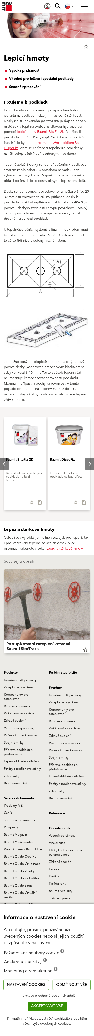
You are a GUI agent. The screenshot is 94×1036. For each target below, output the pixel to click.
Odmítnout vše (71, 984)
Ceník (8, 813)
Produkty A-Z (13, 805)
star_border (86, 46)
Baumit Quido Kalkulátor (21, 878)
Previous (4, 612)
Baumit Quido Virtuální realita (20, 895)
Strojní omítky (14, 742)
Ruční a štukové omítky (20, 735)
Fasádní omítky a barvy (20, 680)
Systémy (55, 687)
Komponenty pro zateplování (16, 697)
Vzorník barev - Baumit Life (23, 849)
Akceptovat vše (47, 1006)
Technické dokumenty (19, 820)
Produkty (11, 672)
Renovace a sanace (17, 706)
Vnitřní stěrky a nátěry (19, 728)
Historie (54, 869)
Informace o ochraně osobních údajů (47, 996)
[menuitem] (47, 6)
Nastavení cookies (26, 984)
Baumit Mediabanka (18, 842)
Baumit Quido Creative (20, 856)
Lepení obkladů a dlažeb (21, 761)
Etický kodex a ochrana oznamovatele (65, 852)
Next (85, 464)
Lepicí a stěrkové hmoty (64, 548)
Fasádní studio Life (63, 672)
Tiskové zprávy (59, 898)
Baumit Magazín (15, 834)
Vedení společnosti (62, 835)
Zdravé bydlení (14, 720)
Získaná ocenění (60, 862)
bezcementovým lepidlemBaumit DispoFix (44, 145)
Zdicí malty (11, 776)
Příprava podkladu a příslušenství (18, 752)
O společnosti (59, 828)
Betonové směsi (15, 783)
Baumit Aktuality (60, 891)
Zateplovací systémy (18, 687)
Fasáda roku (57, 883)
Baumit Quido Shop (18, 885)
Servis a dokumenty (19, 798)
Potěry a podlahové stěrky (22, 768)
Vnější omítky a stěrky (19, 713)
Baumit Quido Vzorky (19, 871)
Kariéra (54, 876)
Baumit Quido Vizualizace (22, 863)
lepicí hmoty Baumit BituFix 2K (40, 132)
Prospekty (11, 827)
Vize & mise (57, 843)
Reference (57, 813)
